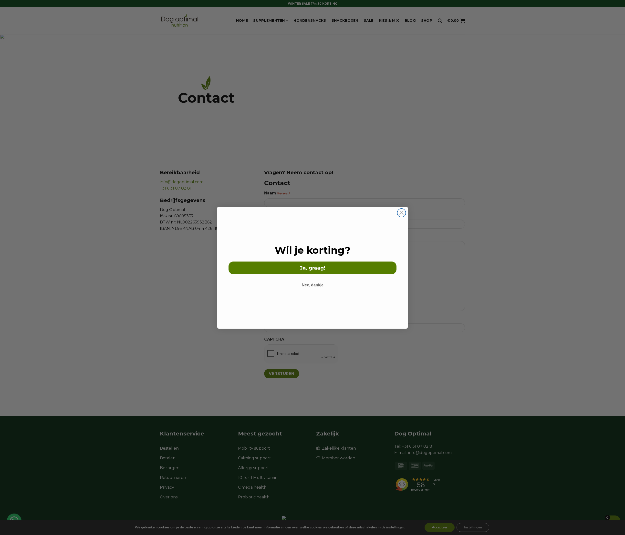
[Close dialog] (401, 213)
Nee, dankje (312, 285)
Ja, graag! (312, 268)
